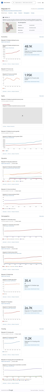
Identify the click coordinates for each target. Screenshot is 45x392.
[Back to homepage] (2, 2)
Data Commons (7, 2)
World (20, 10)
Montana (6, 10)
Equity (15, 12)
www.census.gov (20, 32)
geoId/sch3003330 (41, 8)
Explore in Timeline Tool (15, 91)
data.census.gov (11, 168)
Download (5, 91)
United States (10, 10)
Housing (32, 12)
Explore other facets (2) (5, 41)
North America (16, 10)
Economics (10, 12)
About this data (33, 54)
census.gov (29, 54)
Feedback (39, 2)
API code (38, 54)
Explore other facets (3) (5, 248)
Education (20, 12)
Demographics (26, 12)
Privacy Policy (41, 390)
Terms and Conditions (34, 390)
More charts (42, 36)
